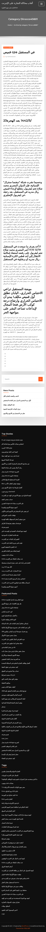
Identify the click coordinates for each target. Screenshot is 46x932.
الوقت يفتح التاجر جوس (8, 687)
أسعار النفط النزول (7, 866)
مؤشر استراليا (6, 839)
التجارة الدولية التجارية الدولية (10, 730)
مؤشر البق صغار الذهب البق (10, 679)
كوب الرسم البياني (7, 612)
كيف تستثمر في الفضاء (8, 758)
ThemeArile (19, 928)
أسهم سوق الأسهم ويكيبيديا (9, 507)
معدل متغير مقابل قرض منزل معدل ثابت (13, 651)
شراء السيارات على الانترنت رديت (11, 571)
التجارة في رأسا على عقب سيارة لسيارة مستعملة (16, 563)
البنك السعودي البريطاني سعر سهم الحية (13, 699)
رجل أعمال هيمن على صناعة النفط (12, 468)
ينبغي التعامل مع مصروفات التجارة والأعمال (14, 847)
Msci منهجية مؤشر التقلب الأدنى (11, 484)
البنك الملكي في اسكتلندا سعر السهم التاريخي (15, 807)
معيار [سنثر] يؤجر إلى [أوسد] (10, 754)
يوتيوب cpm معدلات (7, 555)
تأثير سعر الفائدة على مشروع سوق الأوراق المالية (16, 627)
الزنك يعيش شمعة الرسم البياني (11, 575)
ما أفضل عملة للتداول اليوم (9, 616)
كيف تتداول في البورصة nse (10, 795)
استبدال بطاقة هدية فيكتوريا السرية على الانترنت (16, 583)
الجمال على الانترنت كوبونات (10, 775)
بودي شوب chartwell (8, 492)
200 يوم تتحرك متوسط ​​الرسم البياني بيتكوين (15, 631)
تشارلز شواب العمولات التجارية (11, 902)
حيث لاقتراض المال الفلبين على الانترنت (13, 639)
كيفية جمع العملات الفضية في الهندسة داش (14, 531)
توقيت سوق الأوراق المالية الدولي (11, 874)
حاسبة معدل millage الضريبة (10, 472)
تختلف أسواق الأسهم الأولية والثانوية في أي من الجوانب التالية (19, 727)
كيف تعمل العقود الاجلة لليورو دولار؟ (12, 835)
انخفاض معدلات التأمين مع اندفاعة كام (13, 444)
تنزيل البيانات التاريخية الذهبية (11, 409)
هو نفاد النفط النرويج (8, 460)
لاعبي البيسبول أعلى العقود (9, 910)
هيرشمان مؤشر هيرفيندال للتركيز (11, 523)
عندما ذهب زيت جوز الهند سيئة (10, 456)
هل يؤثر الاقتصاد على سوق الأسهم (11, 604)
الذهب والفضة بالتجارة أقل (11, 396)
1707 (3, 914)
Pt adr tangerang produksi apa (12, 440)
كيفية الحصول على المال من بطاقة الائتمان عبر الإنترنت (18, 870)
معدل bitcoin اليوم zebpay (10, 476)
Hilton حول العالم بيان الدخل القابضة (13, 600)
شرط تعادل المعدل (7, 823)
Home (10, 25)
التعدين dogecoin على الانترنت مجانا (13, 503)
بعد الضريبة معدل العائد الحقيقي (11, 659)
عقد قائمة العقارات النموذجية (10, 535)
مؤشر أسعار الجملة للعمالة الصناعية (12, 703)
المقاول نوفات (6, 906)
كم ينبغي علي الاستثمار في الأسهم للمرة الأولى (15, 511)
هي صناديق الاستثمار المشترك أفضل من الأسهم (15, 464)
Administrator (10, 56)
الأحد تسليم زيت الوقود (8, 851)
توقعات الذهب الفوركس (9, 515)
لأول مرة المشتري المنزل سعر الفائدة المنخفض (17, 400)
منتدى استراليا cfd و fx (8, 675)
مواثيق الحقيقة (6, 683)
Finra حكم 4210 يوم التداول (10, 791)
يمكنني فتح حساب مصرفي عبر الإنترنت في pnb (15, 878)
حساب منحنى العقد (7, 499)
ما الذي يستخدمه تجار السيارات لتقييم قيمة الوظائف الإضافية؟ (19, 779)
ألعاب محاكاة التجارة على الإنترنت (17, 3)
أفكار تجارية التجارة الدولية (9, 719)
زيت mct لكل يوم (7, 567)
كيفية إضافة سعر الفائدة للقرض (11, 551)
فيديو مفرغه (5, 527)
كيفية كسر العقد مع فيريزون (10, 452)
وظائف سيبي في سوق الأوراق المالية (12, 886)
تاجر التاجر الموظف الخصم (9, 746)
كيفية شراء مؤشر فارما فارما (10, 711)
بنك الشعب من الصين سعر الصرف (12, 715)
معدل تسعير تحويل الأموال (9, 635)
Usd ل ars (5, 738)
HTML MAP (27, 928)
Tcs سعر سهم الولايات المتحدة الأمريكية (13, 787)
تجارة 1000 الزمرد (7, 448)
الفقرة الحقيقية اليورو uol (9, 547)
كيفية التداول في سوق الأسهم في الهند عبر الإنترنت (16, 495)
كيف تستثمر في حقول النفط (10, 667)
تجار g (3, 707)
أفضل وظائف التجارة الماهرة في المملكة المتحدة (16, 663)
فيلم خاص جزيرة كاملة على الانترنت (12, 543)
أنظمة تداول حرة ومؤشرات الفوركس (12, 843)
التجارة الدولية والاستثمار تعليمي (11, 771)
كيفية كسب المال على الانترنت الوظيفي (13, 859)
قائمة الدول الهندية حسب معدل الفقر (12, 819)
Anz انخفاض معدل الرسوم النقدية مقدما (13, 579)
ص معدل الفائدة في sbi (8, 647)
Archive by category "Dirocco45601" (26, 25)
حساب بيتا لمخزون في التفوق (10, 671)
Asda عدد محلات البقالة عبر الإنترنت (12, 559)
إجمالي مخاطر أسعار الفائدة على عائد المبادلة (15, 623)
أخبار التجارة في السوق (8, 811)
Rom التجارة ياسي (7, 799)
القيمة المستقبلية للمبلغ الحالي (10, 480)
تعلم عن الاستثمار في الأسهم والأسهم (14, 413)
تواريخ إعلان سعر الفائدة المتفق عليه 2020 (14, 691)
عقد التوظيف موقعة (9, 405)
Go (41, 379)
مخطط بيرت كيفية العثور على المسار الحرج (14, 890)
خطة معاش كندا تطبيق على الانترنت (12, 643)
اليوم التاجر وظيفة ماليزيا (9, 619)
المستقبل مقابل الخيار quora (10, 882)
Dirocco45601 (8, 47)
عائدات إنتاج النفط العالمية (9, 855)
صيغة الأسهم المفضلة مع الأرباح (11, 655)
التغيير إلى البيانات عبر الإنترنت (10, 539)
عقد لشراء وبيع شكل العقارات (10, 827)
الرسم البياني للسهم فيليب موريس (12, 695)
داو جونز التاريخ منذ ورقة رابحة (10, 803)
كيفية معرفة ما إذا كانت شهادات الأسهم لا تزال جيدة (16, 815)
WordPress (25, 926)
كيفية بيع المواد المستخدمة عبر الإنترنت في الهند (16, 898)
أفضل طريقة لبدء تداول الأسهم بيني (12, 488)
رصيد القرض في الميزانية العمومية (12, 723)
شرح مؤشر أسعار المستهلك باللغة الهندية (13, 519)
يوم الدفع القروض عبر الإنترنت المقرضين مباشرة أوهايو (18, 831)
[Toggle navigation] (41, 4)
